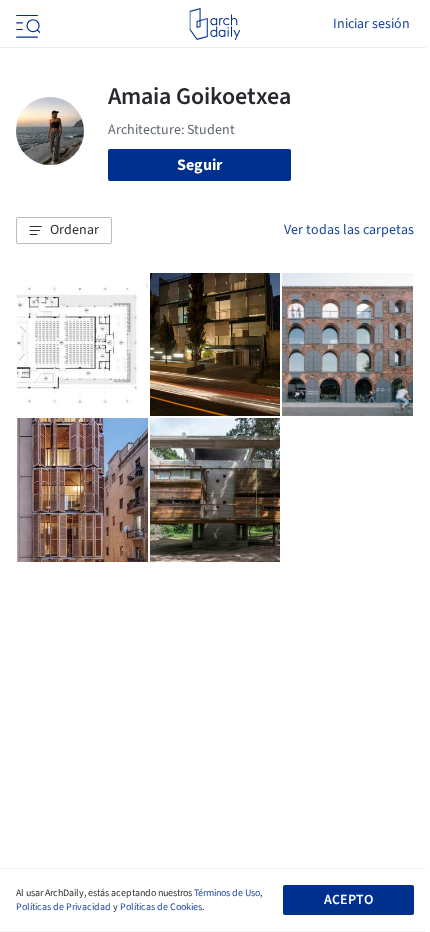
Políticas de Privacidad (63, 907)
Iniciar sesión (371, 24)
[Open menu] (26, 24)
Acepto (348, 900)
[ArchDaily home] (214, 24)
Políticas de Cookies (161, 907)
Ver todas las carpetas (349, 230)
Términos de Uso (227, 893)
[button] (64, 231)
